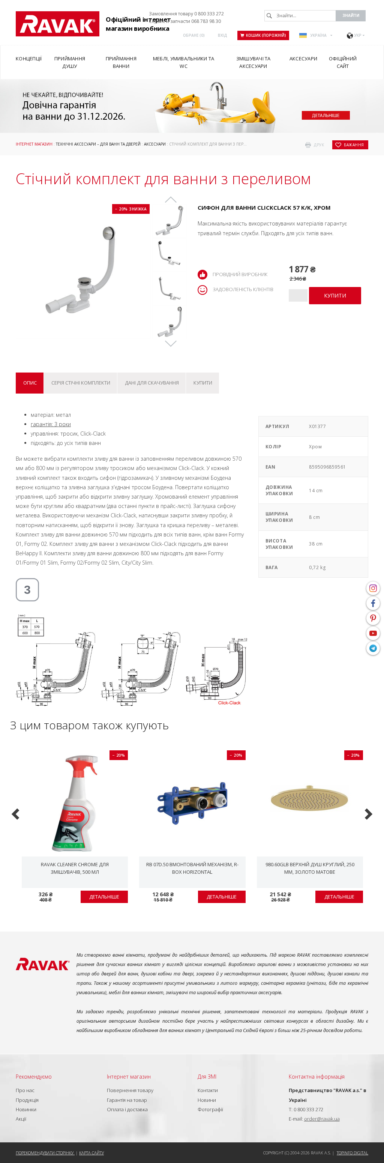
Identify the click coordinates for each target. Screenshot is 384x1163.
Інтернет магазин (34, 144)
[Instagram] (373, 588)
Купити (203, 382)
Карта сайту (91, 1152)
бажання (354, 144)
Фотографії (210, 1109)
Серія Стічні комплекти (80, 382)
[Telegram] (373, 648)
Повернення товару (130, 1090)
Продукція (27, 1100)
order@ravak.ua (322, 1118)
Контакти (208, 1090)
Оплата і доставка (127, 1109)
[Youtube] (373, 633)
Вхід (222, 35)
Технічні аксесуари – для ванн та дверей (98, 144)
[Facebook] (373, 603)
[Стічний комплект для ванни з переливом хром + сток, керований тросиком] (169, 221)
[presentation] (16, 813)
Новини (207, 1100)
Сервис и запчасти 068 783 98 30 (185, 21)
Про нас (25, 1090)
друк (319, 144)
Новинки (26, 1109)
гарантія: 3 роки (51, 424)
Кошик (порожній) (266, 35)
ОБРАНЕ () (194, 35)
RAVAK (57, 23)
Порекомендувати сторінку (45, 1152)
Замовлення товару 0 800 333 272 (186, 14)
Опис (30, 382)
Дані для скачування (152, 382)
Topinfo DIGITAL (352, 1152)
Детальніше (104, 896)
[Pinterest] (373, 618)
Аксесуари (155, 144)
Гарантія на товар (127, 1100)
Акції (21, 1118)
